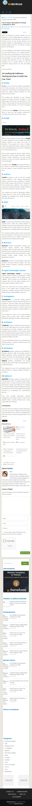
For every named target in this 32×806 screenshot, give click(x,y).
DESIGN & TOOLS (9, 746)
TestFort (7, 174)
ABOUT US (22, 794)
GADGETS (7, 750)
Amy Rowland (6, 27)
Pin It (24, 32)
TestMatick (8, 322)
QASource (8, 376)
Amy (11, 471)
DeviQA (6, 118)
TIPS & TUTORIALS (10, 764)
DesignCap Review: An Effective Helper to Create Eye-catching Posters (18, 603)
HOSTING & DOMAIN (10, 753)
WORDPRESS (8, 771)
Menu (30, 2)
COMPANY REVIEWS (22, 791)
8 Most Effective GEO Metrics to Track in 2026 (18, 699)
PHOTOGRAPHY (16, 797)
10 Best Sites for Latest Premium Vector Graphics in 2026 (18, 651)
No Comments (6, 29)
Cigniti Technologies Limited (14, 270)
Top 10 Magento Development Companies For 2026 (18, 616)
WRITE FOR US (12, 794)
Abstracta (7, 242)
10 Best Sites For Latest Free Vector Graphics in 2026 (17, 633)
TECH (6, 762)
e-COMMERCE (8, 748)
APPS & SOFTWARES (10, 741)
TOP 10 (10, 17)
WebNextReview (11, 802)
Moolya (6, 83)
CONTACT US (9, 791)
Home (5, 17)
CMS (6, 743)
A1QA (6, 202)
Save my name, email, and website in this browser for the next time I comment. (14, 533)
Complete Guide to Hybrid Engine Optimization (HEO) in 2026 (18, 625)
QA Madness (8, 348)
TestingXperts (9, 296)
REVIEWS (7, 760)
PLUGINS (7, 757)
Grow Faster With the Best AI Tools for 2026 (19, 681)
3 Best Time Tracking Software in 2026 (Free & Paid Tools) (18, 643)
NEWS (6, 755)
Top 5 (6, 769)
